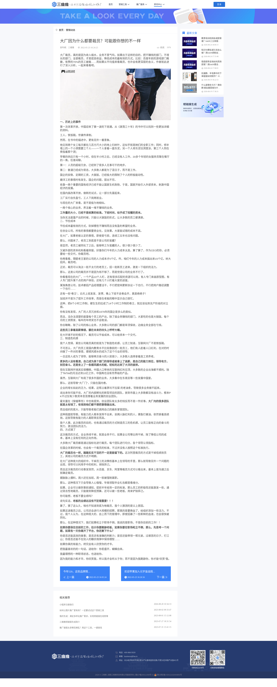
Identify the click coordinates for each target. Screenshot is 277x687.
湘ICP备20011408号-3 (144, 675)
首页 (111, 4)
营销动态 (70, 30)
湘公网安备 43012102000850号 (169, 675)
